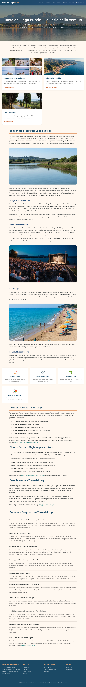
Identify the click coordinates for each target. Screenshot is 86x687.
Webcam (71, 2)
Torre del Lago (10, 2)
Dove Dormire (80, 2)
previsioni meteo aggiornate (29, 645)
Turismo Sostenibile (50, 669)
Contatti (46, 671)
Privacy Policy (69, 669)
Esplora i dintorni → (52, 87)
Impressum (69, 667)
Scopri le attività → (9, 87)
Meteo (65, 2)
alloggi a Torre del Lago (46, 505)
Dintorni (48, 2)
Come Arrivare (57, 2)
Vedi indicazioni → (9, 121)
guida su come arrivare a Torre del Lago (26, 442)
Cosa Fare (41, 2)
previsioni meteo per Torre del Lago (32, 476)
